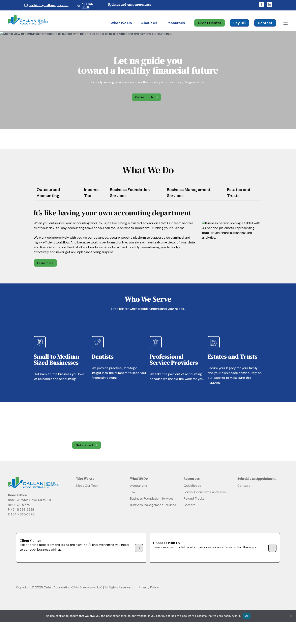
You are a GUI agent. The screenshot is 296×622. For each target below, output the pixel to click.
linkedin (269, 4)
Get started (84, 445)
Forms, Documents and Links (205, 492)
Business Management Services (153, 505)
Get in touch (144, 97)
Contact (265, 23)
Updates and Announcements (129, 4)
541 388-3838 (88, 5)
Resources (176, 23)
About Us (149, 23)
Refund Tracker (195, 498)
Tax (132, 492)
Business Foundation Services (152, 498)
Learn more (45, 263)
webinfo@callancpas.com (48, 5)
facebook (261, 4)
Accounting (138, 485)
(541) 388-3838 (22, 509)
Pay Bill (239, 23)
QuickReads (192, 485)
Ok (246, 615)
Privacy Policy (149, 587)
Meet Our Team (87, 485)
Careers (189, 505)
